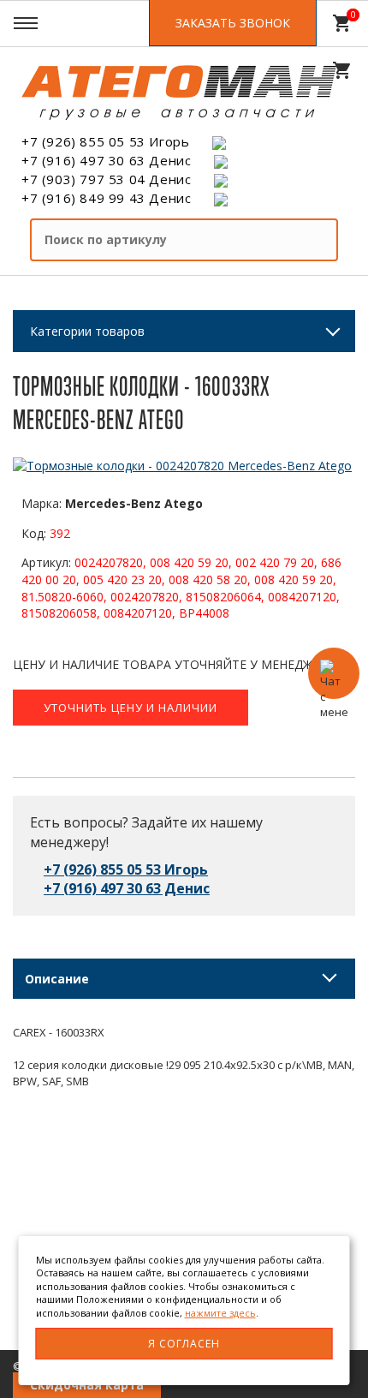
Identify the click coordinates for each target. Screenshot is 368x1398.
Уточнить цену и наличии (130, 707)
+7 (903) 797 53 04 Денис (106, 179)
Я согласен (184, 1343)
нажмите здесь (220, 1312)
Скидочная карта (87, 1385)
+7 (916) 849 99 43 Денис (106, 197)
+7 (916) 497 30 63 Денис (106, 160)
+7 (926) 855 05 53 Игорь (105, 141)
